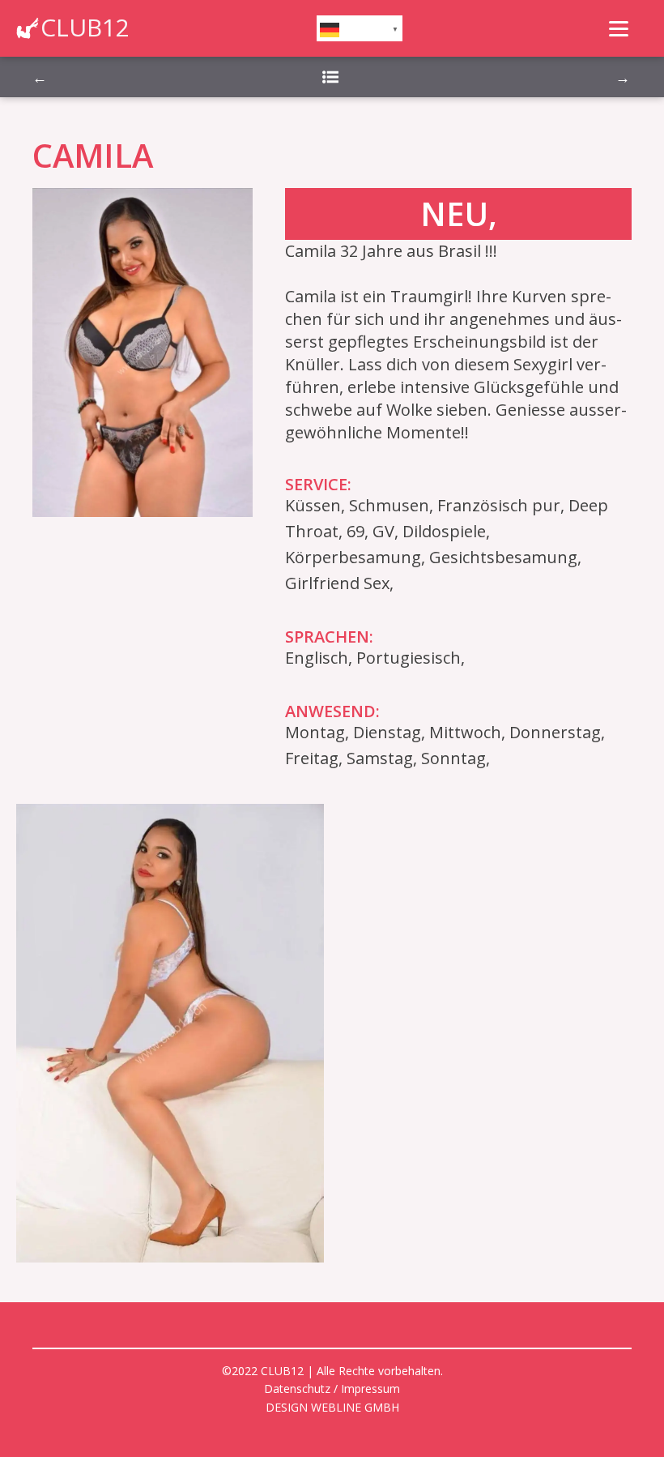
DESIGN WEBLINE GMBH (332, 1407)
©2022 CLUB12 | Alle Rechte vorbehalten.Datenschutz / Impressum (332, 1379)
